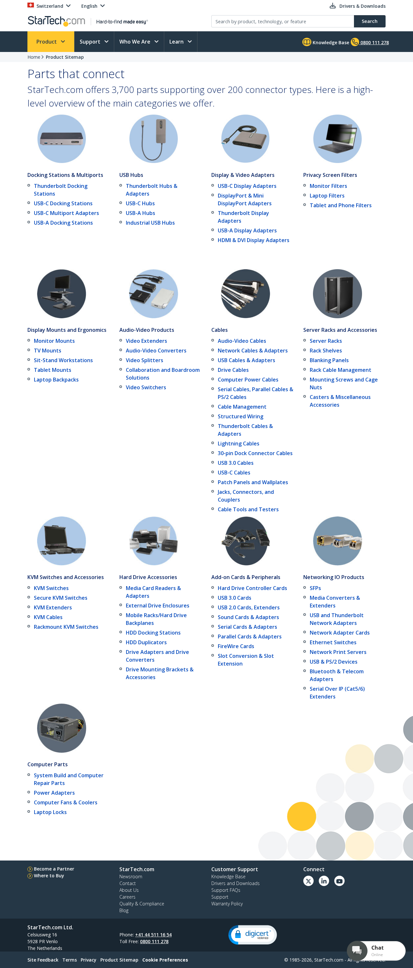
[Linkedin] (324, 881)
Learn (177, 41)
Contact (127, 883)
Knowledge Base (330, 42)
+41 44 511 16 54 (153, 935)
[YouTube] (339, 881)
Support (91, 41)
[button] (252, 934)
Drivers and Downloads (235, 883)
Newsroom (130, 876)
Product (47, 41)
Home (33, 57)
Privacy (88, 960)
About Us (129, 890)
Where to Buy (49, 875)
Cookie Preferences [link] (165, 960)
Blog (123, 910)
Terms (69, 960)
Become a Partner (54, 869)
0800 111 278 (154, 941)
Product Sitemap (65, 57)
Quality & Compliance (141, 904)
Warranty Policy (227, 904)
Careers (127, 897)
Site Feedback (42, 960)
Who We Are (135, 41)
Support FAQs (225, 890)
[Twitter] (308, 881)
